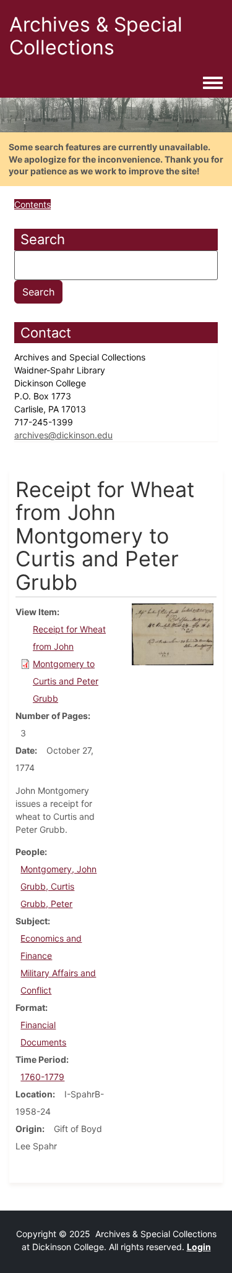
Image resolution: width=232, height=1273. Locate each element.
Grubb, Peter (46, 903)
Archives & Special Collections (96, 35)
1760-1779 (42, 1076)
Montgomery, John (58, 869)
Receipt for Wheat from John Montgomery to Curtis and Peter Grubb (69, 664)
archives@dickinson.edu (63, 435)
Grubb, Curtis (47, 886)
